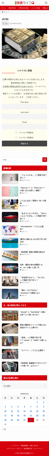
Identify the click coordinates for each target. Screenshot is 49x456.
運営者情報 (24, 445)
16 (44, 411)
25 (12, 420)
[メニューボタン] (3, 3)
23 (44, 415)
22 (37, 415)
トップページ (15, 445)
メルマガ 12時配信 (25, 137)
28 (31, 420)
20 (24, 415)
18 (12, 415)
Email (24, 122)
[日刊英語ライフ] (24, 3)
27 (24, 420)
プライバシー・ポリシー (14, 448)
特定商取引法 (28, 448)
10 (5, 411)
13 (24, 411)
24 (5, 420)
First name (24, 102)
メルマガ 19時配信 (25, 132)
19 (18, 415)
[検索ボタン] (46, 3)
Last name (25, 112)
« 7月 (4, 429)
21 (31, 415)
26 (18, 420)
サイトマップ (38, 448)
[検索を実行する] (44, 159)
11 (12, 411)
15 (37, 411)
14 (31, 411)
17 (5, 415)
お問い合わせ (33, 445)
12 (18, 411)
